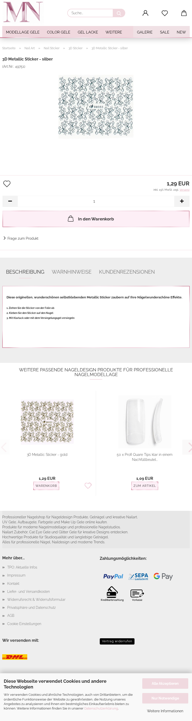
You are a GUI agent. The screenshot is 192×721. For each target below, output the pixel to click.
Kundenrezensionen (127, 272)
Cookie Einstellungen (24, 624)
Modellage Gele (23, 32)
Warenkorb (46, 486)
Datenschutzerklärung (101, 708)
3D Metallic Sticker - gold (47, 455)
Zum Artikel (145, 486)
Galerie (144, 32)
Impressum (16, 575)
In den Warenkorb (96, 218)
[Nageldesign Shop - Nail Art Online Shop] (25, 12)
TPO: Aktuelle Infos (22, 567)
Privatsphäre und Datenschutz (31, 608)
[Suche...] (119, 13)
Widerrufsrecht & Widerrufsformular (36, 600)
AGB (10, 616)
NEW (181, 32)
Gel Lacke (88, 32)
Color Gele (58, 32)
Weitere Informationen (165, 711)
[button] (145, 13)
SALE (164, 32)
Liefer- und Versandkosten (28, 592)
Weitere (114, 32)
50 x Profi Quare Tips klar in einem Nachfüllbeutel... (144, 457)
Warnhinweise (72, 272)
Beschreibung (25, 272)
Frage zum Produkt (23, 238)
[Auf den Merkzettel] (88, 486)
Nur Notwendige (165, 698)
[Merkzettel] (164, 13)
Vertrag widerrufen (117, 641)
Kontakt (13, 584)
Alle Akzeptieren (165, 684)
